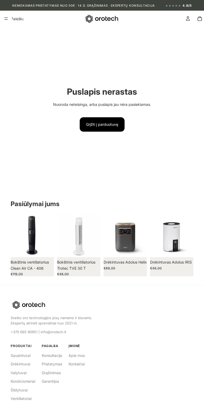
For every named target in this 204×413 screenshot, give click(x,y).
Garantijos (50, 381)
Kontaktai (77, 364)
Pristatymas (52, 364)
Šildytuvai (19, 390)
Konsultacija (52, 355)
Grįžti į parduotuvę (102, 124)
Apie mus (77, 355)
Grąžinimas (51, 372)
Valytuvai (19, 372)
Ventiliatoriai (21, 398)
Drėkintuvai (20, 364)
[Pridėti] (45, 249)
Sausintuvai (21, 355)
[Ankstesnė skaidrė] (16, 235)
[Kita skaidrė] (48, 235)
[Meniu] (6, 19)
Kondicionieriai (23, 381)
